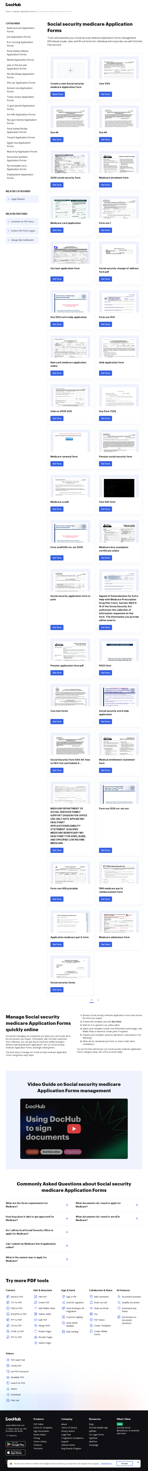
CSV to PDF (16, 1325)
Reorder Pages (45, 1337)
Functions (38, 1448)
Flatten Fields (45, 1314)
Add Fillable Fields (47, 1308)
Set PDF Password (19, 1371)
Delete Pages (45, 1343)
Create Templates (102, 1325)
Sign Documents (41, 1431)
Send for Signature (75, 1302)
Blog (91, 1424)
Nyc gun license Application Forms (22, 121)
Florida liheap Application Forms (20, 75)
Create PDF (44, 1302)
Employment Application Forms (20, 176)
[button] (74, 1129)
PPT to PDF (16, 1319)
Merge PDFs (44, 1325)
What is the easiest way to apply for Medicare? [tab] (26, 1259)
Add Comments (101, 1296)
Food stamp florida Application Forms (17, 130)
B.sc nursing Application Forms (20, 44)
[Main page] (13, 5)
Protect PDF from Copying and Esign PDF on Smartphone (25, 230)
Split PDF (43, 1319)
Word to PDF (17, 1296)
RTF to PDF (16, 1337)
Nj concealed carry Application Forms (17, 167)
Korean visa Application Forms (19, 89)
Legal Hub (66, 1434)
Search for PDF (18, 1383)
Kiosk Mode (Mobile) (71, 1324)
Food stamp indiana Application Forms (17, 52)
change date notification (22, 240)
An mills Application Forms (21, 114)
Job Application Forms (19, 36)
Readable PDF (17, 1377)
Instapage (93, 1445)
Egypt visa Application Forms (19, 144)
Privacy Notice (68, 1431)
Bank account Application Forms (20, 29)
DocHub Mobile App (98, 1427)
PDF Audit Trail (18, 1360)
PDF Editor (39, 1424)
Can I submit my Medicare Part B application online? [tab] (31, 1246)
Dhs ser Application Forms (21, 82)
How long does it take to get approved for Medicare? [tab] (30, 1218)
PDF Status (99, 1319)
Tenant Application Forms (21, 137)
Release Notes (68, 1445)
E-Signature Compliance (72, 1438)
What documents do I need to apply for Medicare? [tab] (98, 1205)
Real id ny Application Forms (22, 151)
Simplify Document (131, 1302)
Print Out (15, 1400)
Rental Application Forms (20, 59)
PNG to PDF (16, 1308)
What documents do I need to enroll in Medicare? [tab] (98, 1218)
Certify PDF (16, 1365)
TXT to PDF (16, 1302)
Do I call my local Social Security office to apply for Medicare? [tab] (29, 1232)
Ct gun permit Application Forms (21, 107)
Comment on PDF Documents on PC (25, 221)
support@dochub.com (15, 1425)
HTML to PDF (17, 1331)
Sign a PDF (71, 1296)
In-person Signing (74, 1317)
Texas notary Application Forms (20, 98)
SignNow (93, 1438)
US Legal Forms (96, 1434)
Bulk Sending (72, 1331)
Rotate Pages (45, 1331)
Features (38, 1445)
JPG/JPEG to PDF (19, 1314)
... (106, 1463)
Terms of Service (69, 1427)
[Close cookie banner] (138, 1462)
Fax (95, 1314)
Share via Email (101, 1308)
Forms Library (40, 1441)
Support (65, 1441)
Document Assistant (131, 1296)
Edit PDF (43, 1296)
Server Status (40, 1434)
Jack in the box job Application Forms (17, 67)
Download (16, 1394)
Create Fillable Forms (100, 1333)
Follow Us (13, 1435)
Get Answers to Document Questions (129, 1320)
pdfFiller (92, 1431)
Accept (124, 1463)
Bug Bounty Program (71, 1448)
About (64, 1424)
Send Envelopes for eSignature (75, 1310)
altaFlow (93, 1441)
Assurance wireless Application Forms (17, 158)
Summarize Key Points (129, 1310)
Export (14, 1388)
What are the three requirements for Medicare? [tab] (27, 1205)
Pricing (37, 1438)
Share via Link (100, 1302)
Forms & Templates (43, 1427)
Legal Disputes (18, 199)
